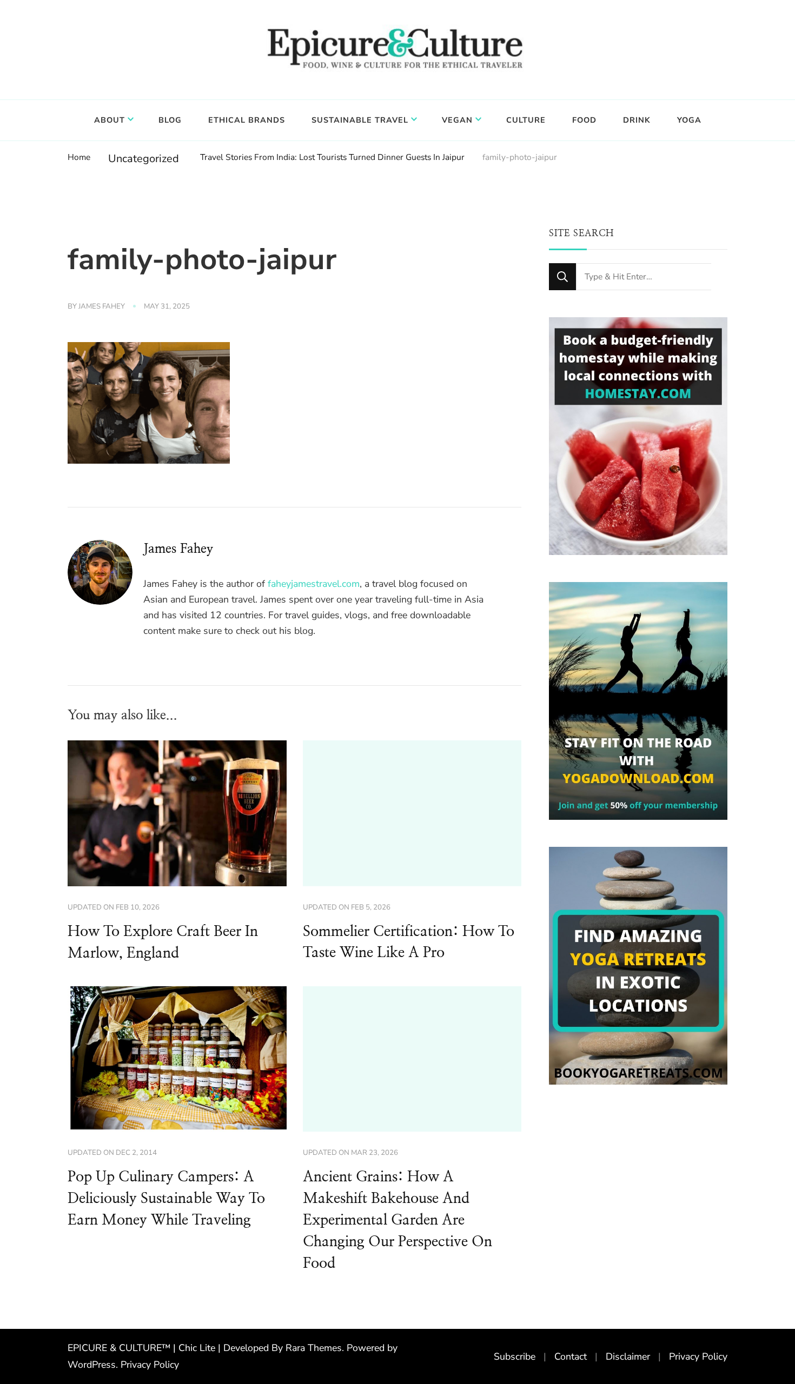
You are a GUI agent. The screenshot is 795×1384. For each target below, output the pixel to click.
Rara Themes (314, 1347)
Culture (526, 120)
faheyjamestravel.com (314, 583)
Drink (637, 120)
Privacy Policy (150, 1364)
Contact (570, 1356)
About (109, 120)
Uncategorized (143, 158)
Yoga (689, 120)
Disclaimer (628, 1356)
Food (584, 120)
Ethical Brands (246, 120)
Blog (170, 120)
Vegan (457, 120)
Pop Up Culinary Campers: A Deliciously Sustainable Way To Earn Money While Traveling (166, 1198)
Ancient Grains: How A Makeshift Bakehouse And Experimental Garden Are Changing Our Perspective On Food (397, 1220)
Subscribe (514, 1356)
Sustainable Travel (360, 120)
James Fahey (101, 306)
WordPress (92, 1364)
